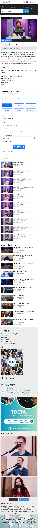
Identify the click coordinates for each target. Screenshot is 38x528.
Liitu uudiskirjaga (9, 118)
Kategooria (14, 7)
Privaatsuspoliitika (8, 151)
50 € (19, 105)
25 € (7, 105)
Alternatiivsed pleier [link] (16, 18)
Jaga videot (7, 40)
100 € (7, 110)
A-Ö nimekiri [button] (26, 7)
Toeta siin (19, 147)
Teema (4, 7)
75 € (31, 105)
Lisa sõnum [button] (8, 141)
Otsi (26, 11)
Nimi (4, 122)
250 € (19, 110)
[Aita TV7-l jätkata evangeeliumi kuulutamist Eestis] (19, 414)
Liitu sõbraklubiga (9, 116)
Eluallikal (15, 48)
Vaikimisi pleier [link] (5, 18)
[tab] (8, 99)
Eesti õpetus (6, 48)
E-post (5, 129)
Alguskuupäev (7, 135)
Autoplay (7, 159)
